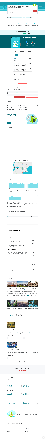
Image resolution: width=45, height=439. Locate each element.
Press (17, 432)
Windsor (33, 332)
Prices (17, 17)
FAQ (24, 17)
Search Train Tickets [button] (22, 370)
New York (14, 423)
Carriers (21, 17)
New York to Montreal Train (9, 392)
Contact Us (26, 430)
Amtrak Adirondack (18, 134)
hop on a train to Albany (12, 315)
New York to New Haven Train (10, 395)
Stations (30, 17)
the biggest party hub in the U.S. (26, 312)
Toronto (30, 332)
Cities (27, 17)
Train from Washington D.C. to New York (10, 402)
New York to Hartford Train (9, 394)
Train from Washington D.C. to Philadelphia (11, 403)
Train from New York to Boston (26, 401)
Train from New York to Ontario (10, 393)
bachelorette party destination (24, 289)
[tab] (10, 9)
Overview (11, 17)
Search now (29, 361)
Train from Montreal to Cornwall (10, 384)
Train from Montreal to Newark (26, 386)
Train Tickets (8, 423)
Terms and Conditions (27, 432)
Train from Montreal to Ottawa (9, 386)
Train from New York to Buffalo (26, 393)
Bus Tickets (8, 430)
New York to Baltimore (25, 392)
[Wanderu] (10, 1)
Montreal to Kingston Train (9, 385)
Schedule (8, 17)
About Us (17, 430)
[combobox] (11, 11)
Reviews (14, 17)
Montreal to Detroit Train (25, 385)
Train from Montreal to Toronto (10, 401)
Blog (16, 431)
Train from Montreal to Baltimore (26, 384)
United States (11, 423)
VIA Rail (25, 295)
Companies (26, 431)
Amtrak (8, 216)
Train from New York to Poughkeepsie (26, 394)
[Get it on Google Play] (33, 42)
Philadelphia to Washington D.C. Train (26, 404)
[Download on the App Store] (27, 42)
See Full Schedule (22, 83)
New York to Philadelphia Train (26, 395)
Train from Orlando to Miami (9, 404)
